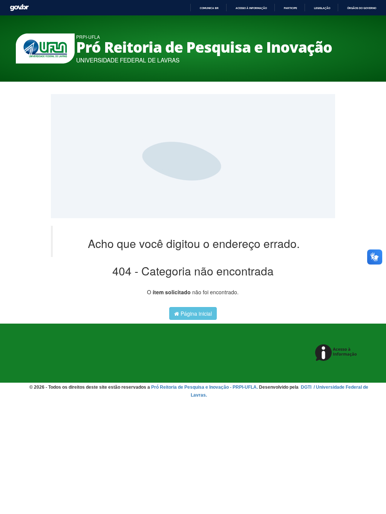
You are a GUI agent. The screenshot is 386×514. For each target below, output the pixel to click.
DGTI (306, 387)
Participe (290, 8)
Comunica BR (209, 8)
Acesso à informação (251, 8)
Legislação (322, 8)
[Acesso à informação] (337, 353)
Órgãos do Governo (361, 8)
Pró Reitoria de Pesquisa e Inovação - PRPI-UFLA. (204, 387)
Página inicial (195, 313)
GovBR (19, 7)
